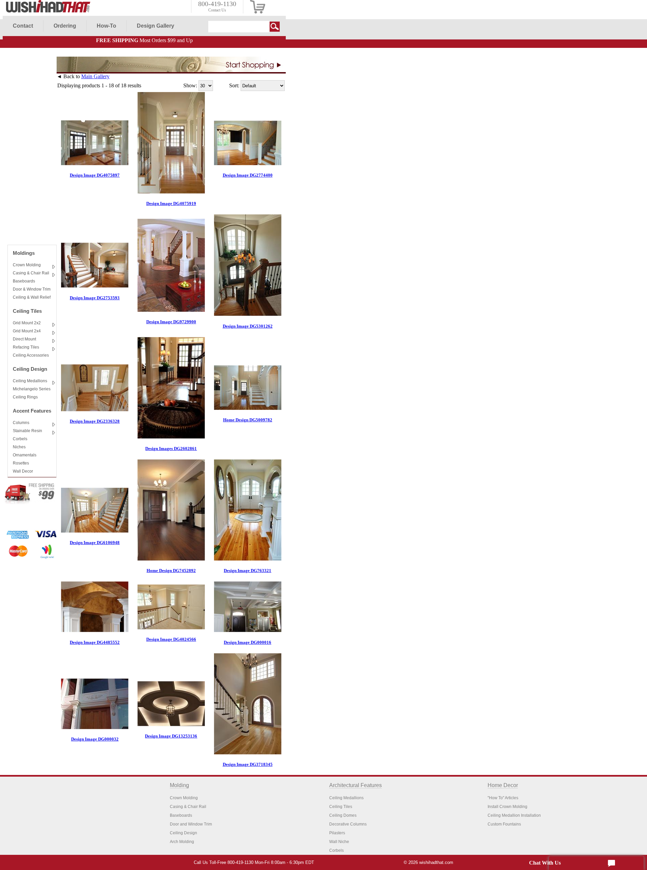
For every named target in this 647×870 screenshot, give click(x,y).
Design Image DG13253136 (171, 736)
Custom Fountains (504, 824)
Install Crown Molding (507, 806)
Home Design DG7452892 (171, 570)
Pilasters (337, 833)
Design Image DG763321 (247, 570)
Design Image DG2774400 (248, 175)
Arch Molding (182, 841)
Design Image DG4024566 (171, 639)
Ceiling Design (30, 369)
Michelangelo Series (32, 389)
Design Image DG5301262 (248, 326)
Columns (21, 422)
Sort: (234, 85)
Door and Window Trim (191, 824)
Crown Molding (27, 265)
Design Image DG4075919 (171, 203)
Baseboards (24, 281)
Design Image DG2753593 (95, 297)
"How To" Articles (503, 798)
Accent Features (32, 411)
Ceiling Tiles (27, 311)
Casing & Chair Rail (31, 273)
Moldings (24, 253)
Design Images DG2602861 (171, 448)
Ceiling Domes (343, 815)
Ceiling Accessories (31, 355)
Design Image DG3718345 (248, 764)
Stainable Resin (27, 430)
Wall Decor (23, 471)
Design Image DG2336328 (95, 421)
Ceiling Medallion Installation (514, 815)
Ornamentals (24, 455)
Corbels (20, 439)
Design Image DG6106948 (95, 542)
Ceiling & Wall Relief (32, 297)
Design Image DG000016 (247, 642)
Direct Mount (24, 339)
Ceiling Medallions (30, 381)
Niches (19, 447)
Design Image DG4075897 (95, 175)
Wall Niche (339, 841)
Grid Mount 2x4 (27, 331)
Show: (190, 85)
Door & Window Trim (32, 289)
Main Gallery (95, 76)
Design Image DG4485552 (95, 642)
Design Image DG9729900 (171, 321)
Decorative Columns (348, 824)
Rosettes (21, 463)
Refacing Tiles (26, 347)
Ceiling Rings (25, 397)
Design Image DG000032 (95, 739)
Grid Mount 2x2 (27, 323)
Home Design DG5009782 (247, 419)
